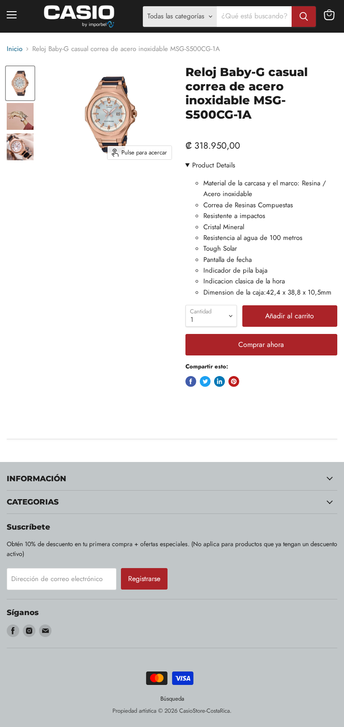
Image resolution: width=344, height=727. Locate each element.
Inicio (14, 49)
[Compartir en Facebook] (190, 381)
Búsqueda (172, 698)
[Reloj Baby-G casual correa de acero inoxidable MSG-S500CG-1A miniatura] (20, 83)
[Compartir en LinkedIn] (219, 381)
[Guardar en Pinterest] (233, 381)
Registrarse (144, 578)
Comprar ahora (261, 344)
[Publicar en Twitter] (205, 381)
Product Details (213, 165)
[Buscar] (304, 16)
